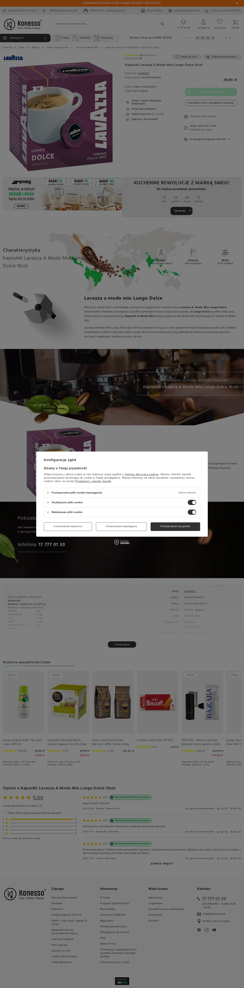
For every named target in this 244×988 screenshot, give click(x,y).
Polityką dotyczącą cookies (142, 474)
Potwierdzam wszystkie (175, 526)
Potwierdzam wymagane (121, 526)
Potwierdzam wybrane (68, 526)
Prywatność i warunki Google (93, 481)
